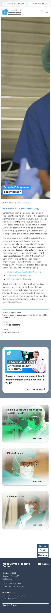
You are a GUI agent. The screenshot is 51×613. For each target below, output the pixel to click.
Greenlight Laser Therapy (19, 279)
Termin (43, 550)
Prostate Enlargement (13, 202)
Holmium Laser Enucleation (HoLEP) (24, 272)
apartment (3, 203)
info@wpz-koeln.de (10, 332)
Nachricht (42, 555)
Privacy (14, 605)
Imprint (6, 605)
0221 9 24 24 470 (15, 583)
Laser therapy (26, 202)
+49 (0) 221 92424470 (11, 325)
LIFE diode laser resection (19, 275)
